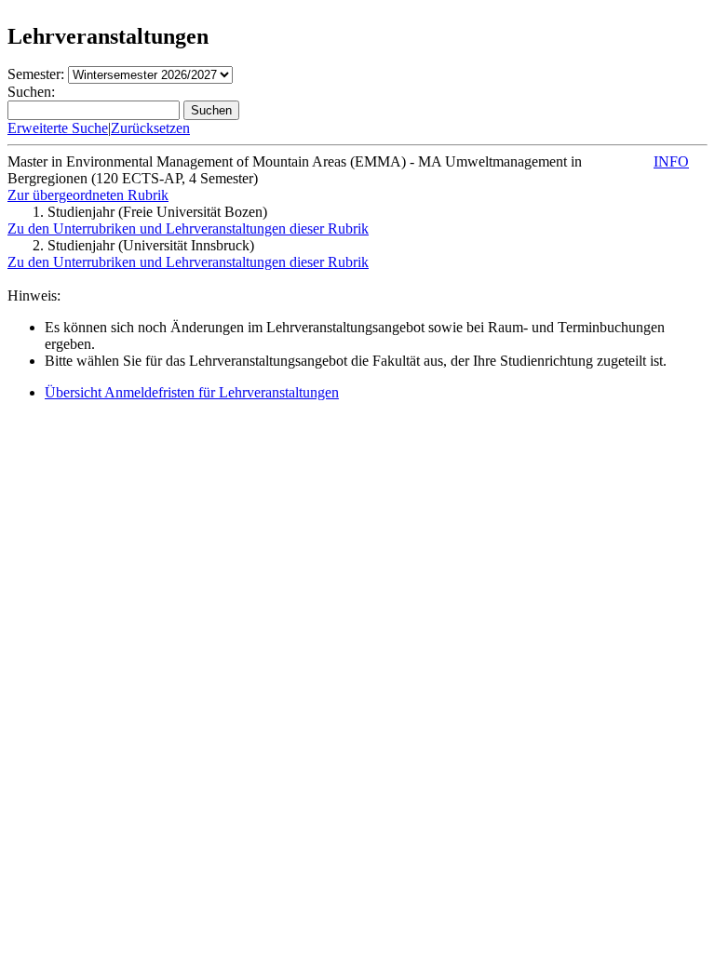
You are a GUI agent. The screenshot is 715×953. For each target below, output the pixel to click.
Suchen (211, 110)
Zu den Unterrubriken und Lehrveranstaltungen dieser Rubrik (188, 228)
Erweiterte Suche (57, 128)
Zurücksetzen (150, 128)
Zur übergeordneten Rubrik (88, 195)
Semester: (35, 74)
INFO (671, 161)
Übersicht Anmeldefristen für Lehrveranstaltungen (192, 392)
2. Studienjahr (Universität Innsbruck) (143, 245)
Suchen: (31, 92)
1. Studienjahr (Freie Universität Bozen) (150, 212)
